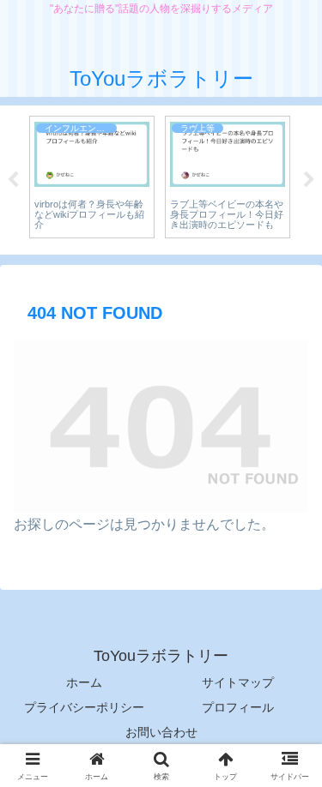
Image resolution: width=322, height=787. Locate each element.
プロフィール (238, 707)
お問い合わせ (161, 732)
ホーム (84, 682)
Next (309, 180)
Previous (12, 180)
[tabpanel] (92, 177)
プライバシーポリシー (84, 707)
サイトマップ (238, 682)
